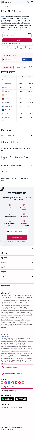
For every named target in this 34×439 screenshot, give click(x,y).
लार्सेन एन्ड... (7, 113)
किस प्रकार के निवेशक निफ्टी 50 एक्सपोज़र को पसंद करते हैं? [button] (14, 158)
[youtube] (19, 382)
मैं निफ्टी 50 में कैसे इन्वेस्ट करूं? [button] (9, 172)
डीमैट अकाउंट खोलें (17, 238)
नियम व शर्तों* (19, 241)
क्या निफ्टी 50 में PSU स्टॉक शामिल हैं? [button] (11, 165)
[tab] (17, 135)
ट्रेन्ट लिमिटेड (8, 110)
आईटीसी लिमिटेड (8, 106)
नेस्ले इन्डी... (7, 91)
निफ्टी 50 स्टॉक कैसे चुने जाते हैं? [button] (9, 142)
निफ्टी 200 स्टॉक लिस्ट (21, 67)
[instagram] (5, 382)
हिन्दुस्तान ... (7, 102)
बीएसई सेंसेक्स (13, 48)
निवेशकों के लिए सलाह (6, 336)
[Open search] (28, 2)
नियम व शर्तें (11, 43)
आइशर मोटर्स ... (8, 87)
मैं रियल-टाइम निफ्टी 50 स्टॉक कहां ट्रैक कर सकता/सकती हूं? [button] (14, 179)
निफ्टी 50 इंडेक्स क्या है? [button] (7, 135)
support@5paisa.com (12, 367)
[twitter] (9, 382)
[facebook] (12, 382)
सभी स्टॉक (22, 48)
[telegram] (2, 382)
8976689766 (19, 374)
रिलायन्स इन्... (8, 121)
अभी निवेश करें (17, 40)
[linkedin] (16, 382)
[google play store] (7, 399)
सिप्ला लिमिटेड (8, 84)
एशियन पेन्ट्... (7, 80)
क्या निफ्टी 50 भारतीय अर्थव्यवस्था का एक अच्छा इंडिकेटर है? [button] (15, 149)
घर (2, 7)
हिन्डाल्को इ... (7, 98)
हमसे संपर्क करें (3, 327)
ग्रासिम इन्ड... (7, 95)
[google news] (23, 382)
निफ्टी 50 (3, 17)
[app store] (21, 399)
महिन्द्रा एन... (7, 117)
